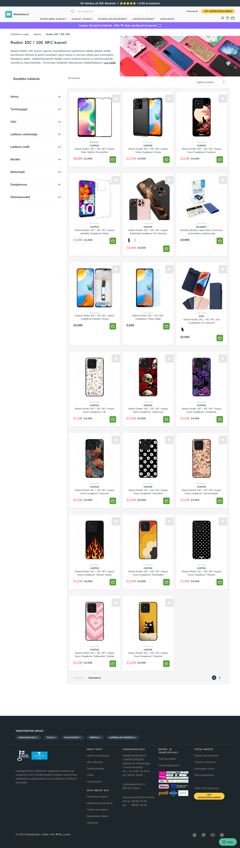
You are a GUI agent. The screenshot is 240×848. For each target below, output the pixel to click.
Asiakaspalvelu (27, 737)
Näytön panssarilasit (99, 803)
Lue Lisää (110, 62)
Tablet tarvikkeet (97, 809)
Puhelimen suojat (53, 18)
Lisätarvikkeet (144, 18)
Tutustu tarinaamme (206, 755)
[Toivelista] (228, 18)
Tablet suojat (82, 18)
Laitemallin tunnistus (121, 737)
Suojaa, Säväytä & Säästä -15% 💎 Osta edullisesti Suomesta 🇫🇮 (120, 25)
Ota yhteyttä (95, 762)
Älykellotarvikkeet (112, 18)
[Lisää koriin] (113, 159)
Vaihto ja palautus (98, 755)
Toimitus (93, 737)
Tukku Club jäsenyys (206, 788)
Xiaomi (37, 34)
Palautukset (71, 737)
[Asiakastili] (222, 18)
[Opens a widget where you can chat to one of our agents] (228, 842)
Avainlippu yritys (204, 768)
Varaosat (167, 18)
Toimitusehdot (95, 768)
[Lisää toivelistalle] (116, 98)
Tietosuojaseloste (169, 765)
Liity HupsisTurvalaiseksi (218, 11)
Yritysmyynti (192, 11)
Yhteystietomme (204, 775)
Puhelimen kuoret (97, 796)
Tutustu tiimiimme (205, 762)
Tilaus (50, 737)
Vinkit (90, 775)
